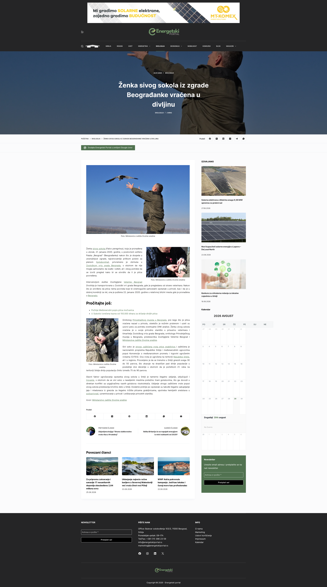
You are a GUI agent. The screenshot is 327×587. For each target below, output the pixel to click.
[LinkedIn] (223, 138)
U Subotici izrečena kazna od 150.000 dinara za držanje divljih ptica (124, 313)
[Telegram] (236, 138)
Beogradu (92, 295)
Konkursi (207, 46)
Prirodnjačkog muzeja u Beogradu (150, 320)
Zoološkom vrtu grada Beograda (103, 265)
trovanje (90, 380)
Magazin (230, 46)
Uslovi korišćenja (203, 535)
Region (120, 46)
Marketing (200, 532)
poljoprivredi (92, 393)
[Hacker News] (230, 138)
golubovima (102, 262)
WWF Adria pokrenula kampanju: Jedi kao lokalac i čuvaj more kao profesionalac (172, 482)
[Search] (82, 46)
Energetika (143, 46)
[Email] (181, 416)
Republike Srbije (181, 357)
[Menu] (82, 32)
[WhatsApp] (243, 138)
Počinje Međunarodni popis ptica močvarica (112, 310)
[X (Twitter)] (216, 138)
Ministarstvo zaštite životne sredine (109, 400)
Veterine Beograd (133, 282)
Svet (130, 46)
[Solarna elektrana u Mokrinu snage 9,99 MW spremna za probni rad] (223, 181)
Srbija (108, 46)
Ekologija (160, 46)
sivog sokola (99, 248)
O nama (199, 528)
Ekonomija (175, 46)
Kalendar (199, 542)
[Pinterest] (129, 416)
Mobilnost (192, 46)
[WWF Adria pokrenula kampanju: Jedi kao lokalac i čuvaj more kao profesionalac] (174, 466)
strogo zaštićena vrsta (147, 346)
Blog (218, 46)
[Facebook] (210, 138)
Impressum (200, 539)
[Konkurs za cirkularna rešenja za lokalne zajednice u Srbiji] (223, 274)
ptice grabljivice (167, 346)
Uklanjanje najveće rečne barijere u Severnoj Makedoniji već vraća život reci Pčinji (137, 482)
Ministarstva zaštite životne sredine (139, 340)
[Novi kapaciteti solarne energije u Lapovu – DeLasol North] (223, 227)
